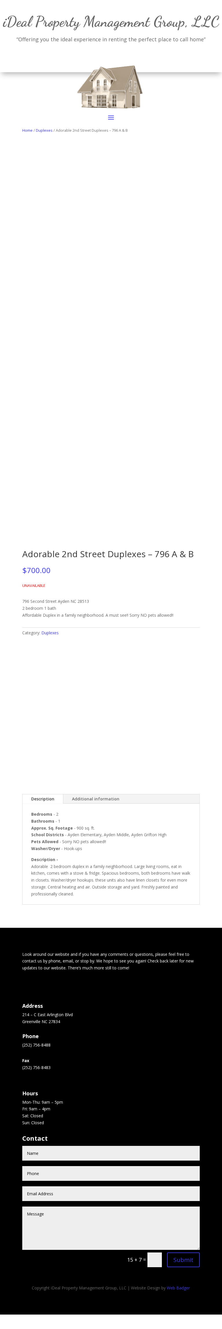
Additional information (95, 799)
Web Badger (178, 1288)
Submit (183, 1260)
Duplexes (50, 632)
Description (42, 799)
